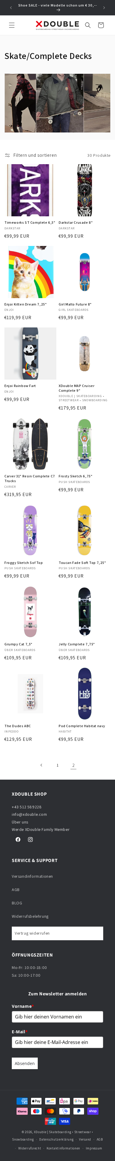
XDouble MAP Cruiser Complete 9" (76, 388)
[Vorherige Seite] (41, 765)
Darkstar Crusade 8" (76, 222)
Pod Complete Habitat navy (82, 726)
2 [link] (73, 765)
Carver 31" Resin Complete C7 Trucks (29, 478)
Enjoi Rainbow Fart (20, 385)
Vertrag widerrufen (32, 933)
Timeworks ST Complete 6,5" (29, 222)
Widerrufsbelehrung (30, 916)
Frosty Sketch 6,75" (75, 476)
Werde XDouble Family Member (41, 829)
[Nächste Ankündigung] (104, 7)
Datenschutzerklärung (56, 1139)
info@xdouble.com (30, 814)
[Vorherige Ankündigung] (10, 7)
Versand (85, 1139)
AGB (16, 889)
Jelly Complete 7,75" (77, 644)
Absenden (25, 1063)
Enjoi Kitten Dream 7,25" (25, 304)
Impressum (94, 1148)
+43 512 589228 (27, 807)
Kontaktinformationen (63, 1148)
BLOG (17, 903)
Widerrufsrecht (29, 1148)
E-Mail (20, 1031)
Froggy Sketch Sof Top (23, 562)
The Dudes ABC (17, 726)
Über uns (20, 822)
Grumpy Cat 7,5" (18, 644)
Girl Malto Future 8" (75, 304)
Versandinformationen (32, 876)
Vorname (23, 1006)
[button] (11, 25)
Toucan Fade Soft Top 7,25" (82, 562)
